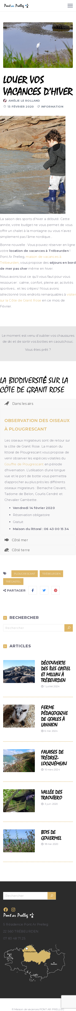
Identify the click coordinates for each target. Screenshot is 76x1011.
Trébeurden (51, 573)
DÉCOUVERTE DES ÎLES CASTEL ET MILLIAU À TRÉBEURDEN (55, 672)
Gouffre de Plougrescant (24, 464)
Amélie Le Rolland (24, 100)
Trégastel (13, 581)
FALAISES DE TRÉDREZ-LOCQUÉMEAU (54, 758)
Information (52, 106)
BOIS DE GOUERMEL (51, 835)
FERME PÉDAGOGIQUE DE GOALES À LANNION (54, 716)
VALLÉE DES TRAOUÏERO (51, 795)
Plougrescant (24, 573)
